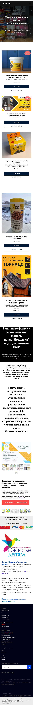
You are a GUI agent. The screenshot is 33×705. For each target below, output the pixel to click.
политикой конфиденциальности (17, 489)
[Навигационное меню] (30, 4)
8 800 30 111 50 (6, 3)
